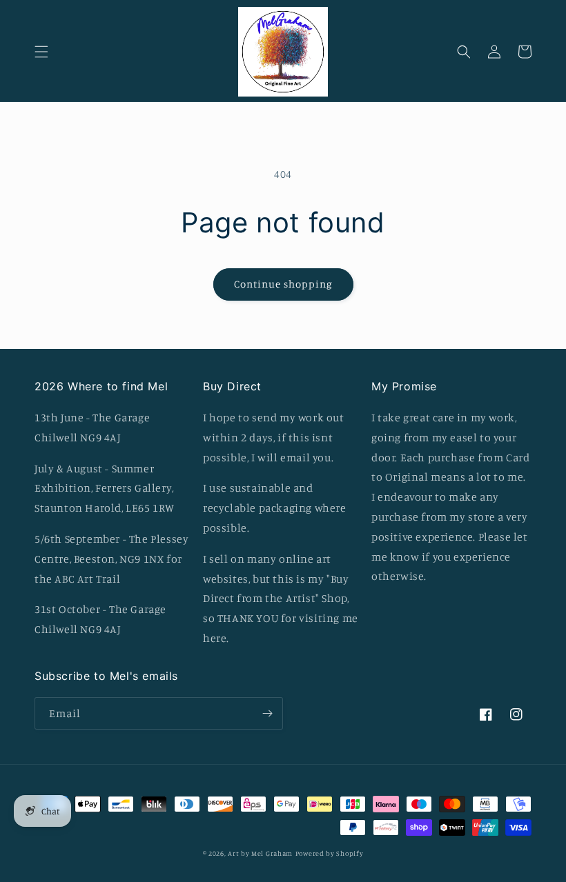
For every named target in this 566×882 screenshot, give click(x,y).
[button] (41, 52)
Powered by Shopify (329, 853)
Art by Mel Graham (260, 853)
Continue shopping (283, 283)
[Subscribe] (267, 713)
